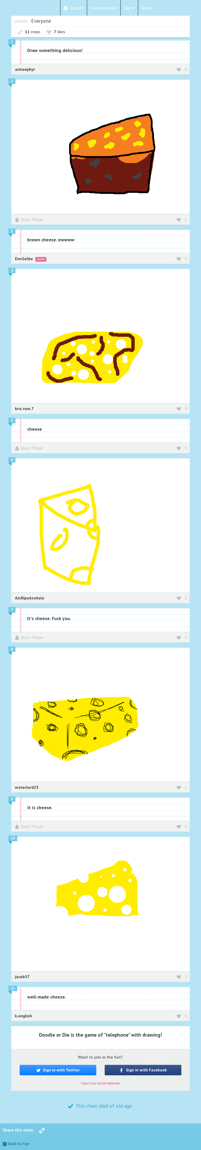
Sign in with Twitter (61, 1069)
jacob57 (22, 976)
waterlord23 (26, 787)
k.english (23, 1015)
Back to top (18, 1143)
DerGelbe (24, 258)
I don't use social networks (100, 1083)
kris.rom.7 (24, 408)
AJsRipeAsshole (29, 597)
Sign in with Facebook (146, 1069)
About (146, 7)
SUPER (41, 259)
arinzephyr (25, 69)
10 (13, 838)
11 (13, 988)
